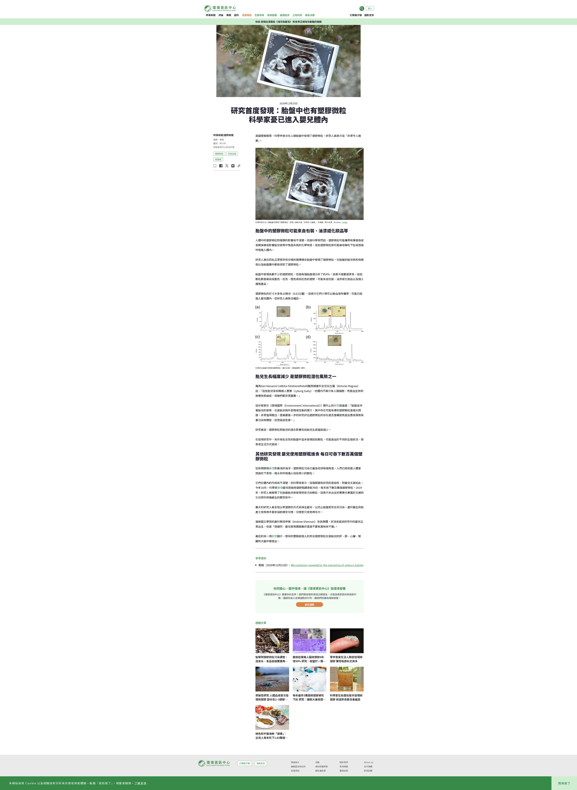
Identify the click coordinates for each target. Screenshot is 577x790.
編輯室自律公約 (298, 766)
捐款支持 (369, 15)
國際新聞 (229, 135)
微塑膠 (218, 159)
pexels (344, 222)
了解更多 (140, 783)
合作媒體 (368, 766)
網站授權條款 (321, 766)
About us (368, 762)
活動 (317, 762)
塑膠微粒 (219, 153)
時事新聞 (210, 15)
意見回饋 (368, 770)
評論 (220, 15)
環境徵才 (295, 762)
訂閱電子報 (356, 15)
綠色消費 (310, 15)
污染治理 (232, 153)
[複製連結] (238, 165)
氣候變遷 (272, 15)
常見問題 (344, 766)
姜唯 (222, 139)
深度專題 (247, 15)
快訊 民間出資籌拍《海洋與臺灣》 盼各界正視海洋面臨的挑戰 (288, 21)
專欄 (228, 15)
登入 (370, 8)
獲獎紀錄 (344, 770)
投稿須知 (295, 770)
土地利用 (297, 15)
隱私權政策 (320, 770)
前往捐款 (309, 604)
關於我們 (344, 762)
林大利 (223, 143)
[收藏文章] (214, 165)
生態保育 (259, 15)
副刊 (236, 15)
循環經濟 (284, 15)
